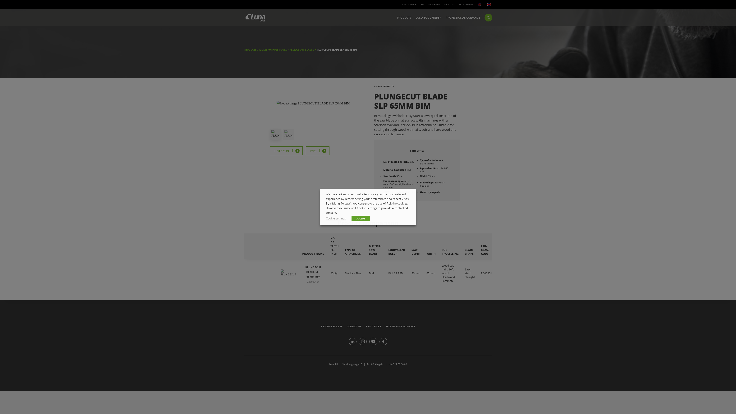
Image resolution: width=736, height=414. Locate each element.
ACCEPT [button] (360, 218)
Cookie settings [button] (336, 218)
